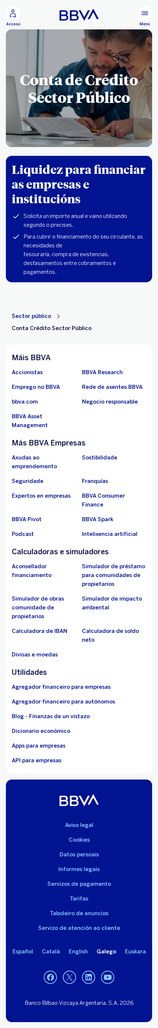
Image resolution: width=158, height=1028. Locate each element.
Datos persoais (79, 854)
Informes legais (79, 869)
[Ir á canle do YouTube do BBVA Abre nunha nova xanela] (107, 977)
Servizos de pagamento (79, 884)
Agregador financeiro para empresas (61, 687)
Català (51, 951)
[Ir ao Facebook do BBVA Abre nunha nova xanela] (50, 977)
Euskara (135, 951)
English (78, 951)
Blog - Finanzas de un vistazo (51, 716)
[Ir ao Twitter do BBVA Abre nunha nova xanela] (69, 977)
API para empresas (36, 760)
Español (22, 951)
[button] (13, 16)
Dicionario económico (41, 731)
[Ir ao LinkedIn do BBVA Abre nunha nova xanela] (88, 977)
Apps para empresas (38, 745)
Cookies (79, 840)
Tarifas (79, 898)
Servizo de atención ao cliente (79, 928)
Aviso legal (79, 825)
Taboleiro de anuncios (79, 913)
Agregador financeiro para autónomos (63, 701)
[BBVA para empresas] (79, 14)
